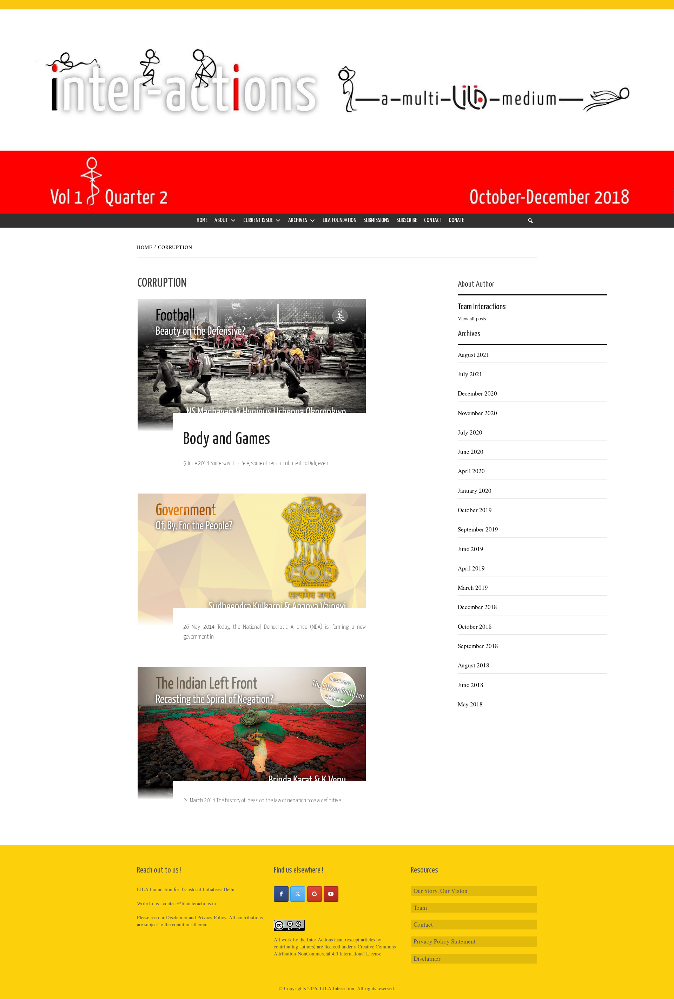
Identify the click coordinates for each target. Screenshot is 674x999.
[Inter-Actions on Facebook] (281, 894)
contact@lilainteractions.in (189, 903)
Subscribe (406, 220)
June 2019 (470, 549)
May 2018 (470, 704)
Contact (433, 220)
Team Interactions (482, 307)
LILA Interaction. (338, 988)
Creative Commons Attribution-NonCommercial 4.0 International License (335, 950)
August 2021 (473, 355)
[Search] (530, 221)
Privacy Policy (211, 917)
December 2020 (477, 393)
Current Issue (258, 220)
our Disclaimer (172, 917)
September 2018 (478, 646)
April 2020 (471, 471)
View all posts (472, 318)
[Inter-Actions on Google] (314, 894)
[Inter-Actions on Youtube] (331, 894)
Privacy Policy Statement (445, 941)
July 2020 (470, 432)
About (221, 220)
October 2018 (475, 626)
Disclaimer (427, 958)
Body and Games (226, 440)
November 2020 (477, 413)
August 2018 (473, 665)
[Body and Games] (252, 364)
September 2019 (478, 529)
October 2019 (475, 510)
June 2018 (470, 685)
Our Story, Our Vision (441, 891)
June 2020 (470, 452)
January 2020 (474, 491)
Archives (297, 220)
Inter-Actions (320, 939)
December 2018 (477, 607)
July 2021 (470, 374)
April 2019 (471, 568)
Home (202, 220)
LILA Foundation (339, 220)
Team (420, 907)
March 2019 (473, 587)
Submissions (376, 220)
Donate (456, 220)
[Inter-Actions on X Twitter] (297, 894)
